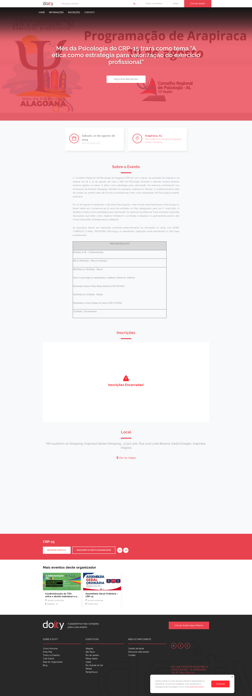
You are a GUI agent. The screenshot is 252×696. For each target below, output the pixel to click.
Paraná (89, 668)
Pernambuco (92, 672)
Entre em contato (56, 550)
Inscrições (74, 12)
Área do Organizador (53, 662)
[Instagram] (119, 550)
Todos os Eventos (51, 655)
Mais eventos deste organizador (94, 550)
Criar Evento (48, 658)
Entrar (175, 3)
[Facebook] (125, 550)
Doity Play (47, 652)
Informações (56, 12)
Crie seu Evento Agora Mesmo (189, 625)
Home (42, 12)
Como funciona (50, 648)
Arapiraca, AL (153, 135)
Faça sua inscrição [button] (126, 79)
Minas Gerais (92, 658)
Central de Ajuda (136, 648)
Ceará (88, 662)
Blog (45, 665)
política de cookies (197, 687)
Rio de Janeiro (92, 655)
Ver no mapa (127, 458)
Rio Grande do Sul (94, 665)
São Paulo (90, 652)
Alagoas (89, 648)
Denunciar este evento (138, 652)
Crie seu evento (197, 3)
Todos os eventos (153, 3)
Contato (89, 12)
